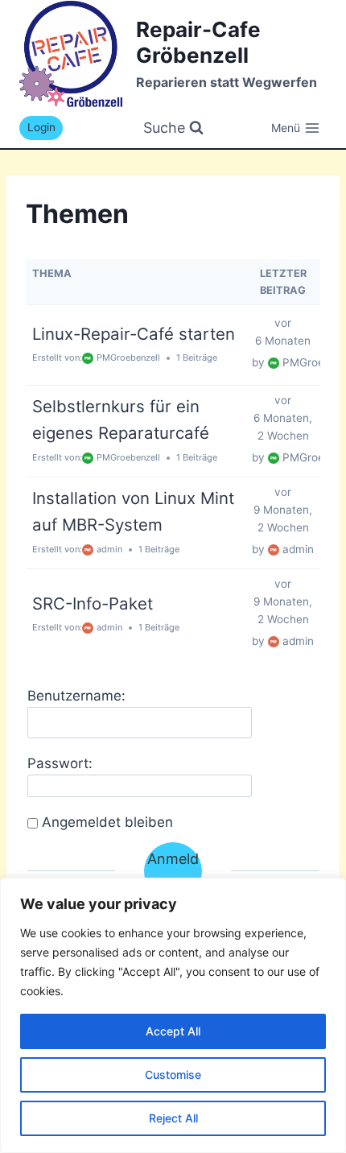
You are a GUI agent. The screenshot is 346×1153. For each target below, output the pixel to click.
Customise (173, 1074)
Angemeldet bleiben (107, 822)
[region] (173, 1015)
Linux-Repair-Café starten (133, 334)
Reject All (173, 1118)
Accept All (173, 1031)
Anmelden (173, 870)
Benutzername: (76, 696)
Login (41, 127)
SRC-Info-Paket (92, 603)
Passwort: (60, 763)
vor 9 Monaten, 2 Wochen (282, 510)
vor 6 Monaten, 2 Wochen (282, 418)
